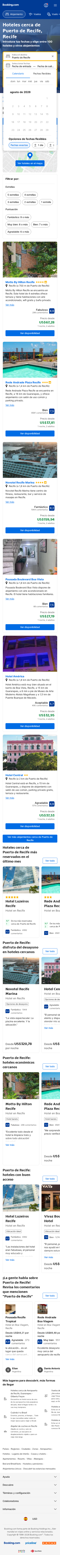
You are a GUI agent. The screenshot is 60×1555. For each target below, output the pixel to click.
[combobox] (30, 57)
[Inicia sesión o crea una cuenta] (46, 5)
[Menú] (55, 5)
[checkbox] (47, 98)
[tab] (18, 73)
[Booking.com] (11, 5)
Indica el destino (19, 55)
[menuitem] (14, 14)
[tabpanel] (30, 114)
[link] (13, 195)
